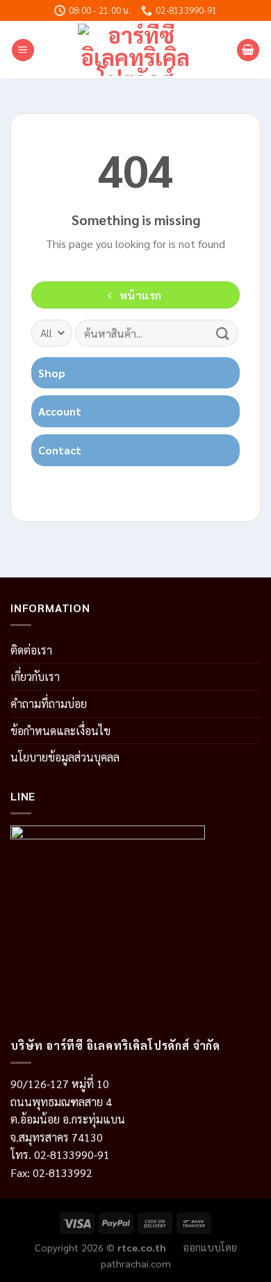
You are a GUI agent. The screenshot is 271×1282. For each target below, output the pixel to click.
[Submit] (223, 333)
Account (59, 411)
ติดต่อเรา (31, 650)
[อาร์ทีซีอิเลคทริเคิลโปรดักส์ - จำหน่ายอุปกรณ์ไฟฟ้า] (135, 50)
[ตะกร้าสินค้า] (248, 50)
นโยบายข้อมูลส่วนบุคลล (65, 757)
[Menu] (23, 50)
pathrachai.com (136, 1263)
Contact (59, 450)
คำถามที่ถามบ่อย (48, 703)
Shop (51, 372)
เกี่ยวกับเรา (35, 676)
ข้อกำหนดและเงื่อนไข (60, 730)
